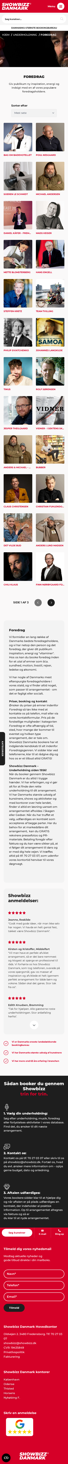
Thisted (9, 1388)
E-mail (42, 1234)
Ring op (59, 1234)
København (11, 1379)
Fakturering (12, 1356)
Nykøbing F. (12, 1397)
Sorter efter (19, 105)
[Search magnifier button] (62, 19)
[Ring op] (59, 1230)
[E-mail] (42, 1230)
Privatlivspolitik (14, 1352)
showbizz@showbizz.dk (20, 1343)
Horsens (9, 1393)
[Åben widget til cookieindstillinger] (6, 1457)
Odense (9, 1384)
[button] (60, 6)
